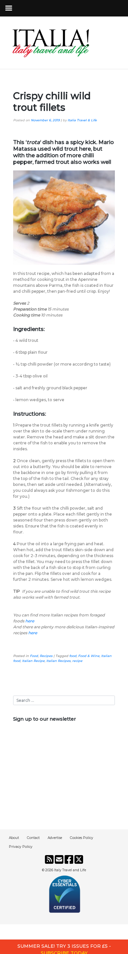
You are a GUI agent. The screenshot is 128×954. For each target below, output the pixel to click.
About (14, 838)
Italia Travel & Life (82, 120)
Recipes (46, 656)
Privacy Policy (20, 847)
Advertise (55, 838)
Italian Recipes (58, 661)
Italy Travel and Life (70, 870)
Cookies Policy (81, 838)
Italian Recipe (33, 661)
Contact (33, 838)
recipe (77, 661)
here (29, 620)
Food (34, 656)
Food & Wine (88, 656)
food (72, 656)
